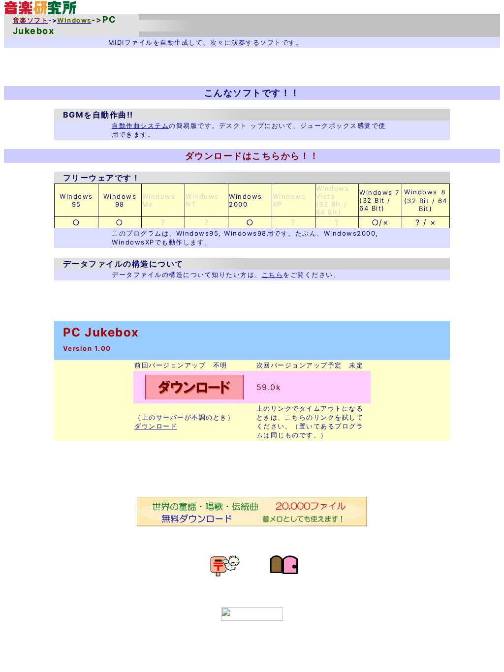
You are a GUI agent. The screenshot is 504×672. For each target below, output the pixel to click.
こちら (273, 274)
